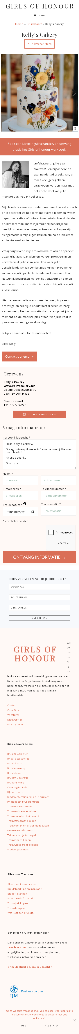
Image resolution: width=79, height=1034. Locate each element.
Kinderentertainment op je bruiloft (28, 797)
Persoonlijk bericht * (16, 437)
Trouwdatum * (14, 504)
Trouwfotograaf (17, 908)
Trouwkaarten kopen (20, 806)
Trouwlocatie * (51, 504)
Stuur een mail (13, 401)
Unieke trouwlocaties (20, 830)
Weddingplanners (18, 849)
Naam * (8, 473)
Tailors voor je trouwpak (22, 835)
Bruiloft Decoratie (17, 777)
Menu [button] (42, 15)
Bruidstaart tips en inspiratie (25, 889)
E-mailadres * (12, 489)
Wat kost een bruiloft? (21, 912)
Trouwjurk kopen (18, 903)
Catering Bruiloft (17, 787)
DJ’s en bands (15, 792)
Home (19, 24)
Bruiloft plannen (17, 893)
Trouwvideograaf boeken (22, 844)
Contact (12, 705)
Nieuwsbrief (14, 719)
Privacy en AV (15, 724)
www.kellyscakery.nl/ (19, 386)
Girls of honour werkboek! (47, 150)
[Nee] (74, 1020)
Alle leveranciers (40, 44)
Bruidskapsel (15, 763)
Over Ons (13, 710)
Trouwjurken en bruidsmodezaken (28, 825)
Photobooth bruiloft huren (23, 801)
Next (72, 92)
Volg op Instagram (43, 414)
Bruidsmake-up (16, 768)
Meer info (51, 1025)
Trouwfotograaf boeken (21, 820)
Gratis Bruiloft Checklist (22, 898)
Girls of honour (40, 6)
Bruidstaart (34, 24)
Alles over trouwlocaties (22, 884)
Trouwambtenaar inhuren (22, 811)
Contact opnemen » (19, 356)
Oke (23, 1025)
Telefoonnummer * (54, 489)
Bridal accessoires (18, 758)
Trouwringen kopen (19, 840)
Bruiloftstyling (15, 782)
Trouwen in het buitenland (23, 816)
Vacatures (13, 714)
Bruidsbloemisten (17, 753)
